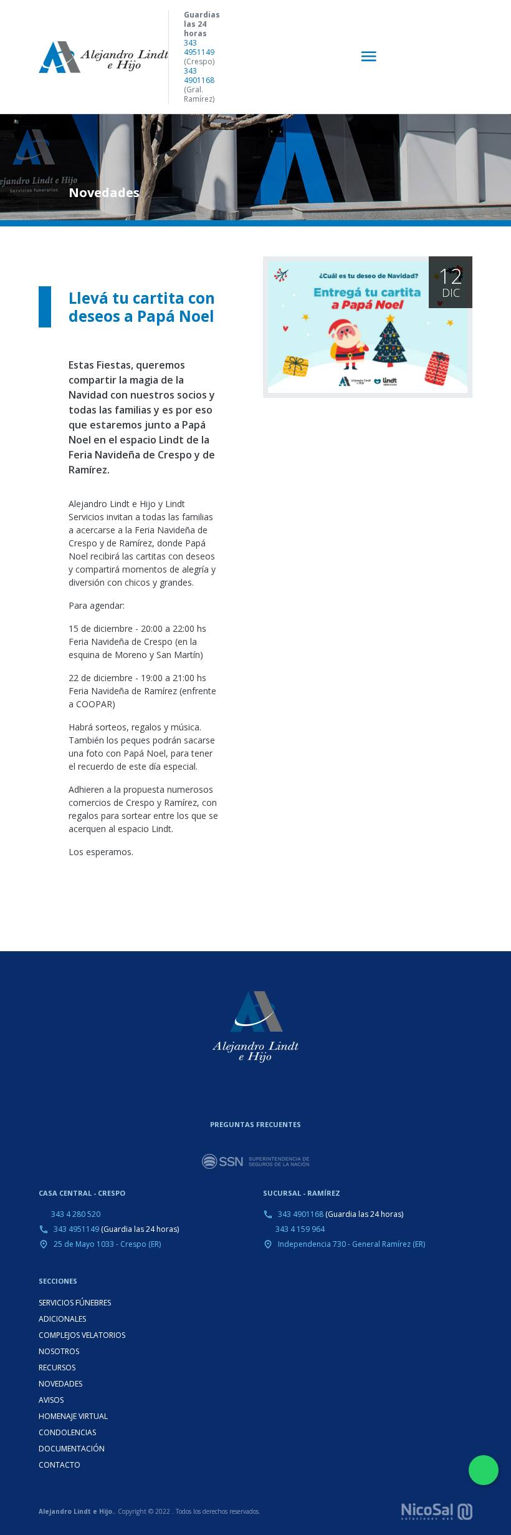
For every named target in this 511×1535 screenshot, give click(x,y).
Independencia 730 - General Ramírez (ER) (351, 1244)
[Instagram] (245, 1094)
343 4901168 (199, 75)
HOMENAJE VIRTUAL (73, 1416)
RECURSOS (57, 1367)
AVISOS (51, 1400)
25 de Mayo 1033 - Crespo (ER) (107, 1244)
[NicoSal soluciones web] (436, 1511)
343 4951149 (199, 47)
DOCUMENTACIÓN (72, 1448)
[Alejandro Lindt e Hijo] (103, 57)
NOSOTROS (59, 1351)
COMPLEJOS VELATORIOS (82, 1335)
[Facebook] (268, 1094)
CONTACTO (59, 1465)
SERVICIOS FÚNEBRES (75, 1302)
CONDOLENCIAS (67, 1432)
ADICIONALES (62, 1319)
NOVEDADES (60, 1383)
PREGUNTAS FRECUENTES (255, 1124)
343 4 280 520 (75, 1214)
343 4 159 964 (300, 1229)
